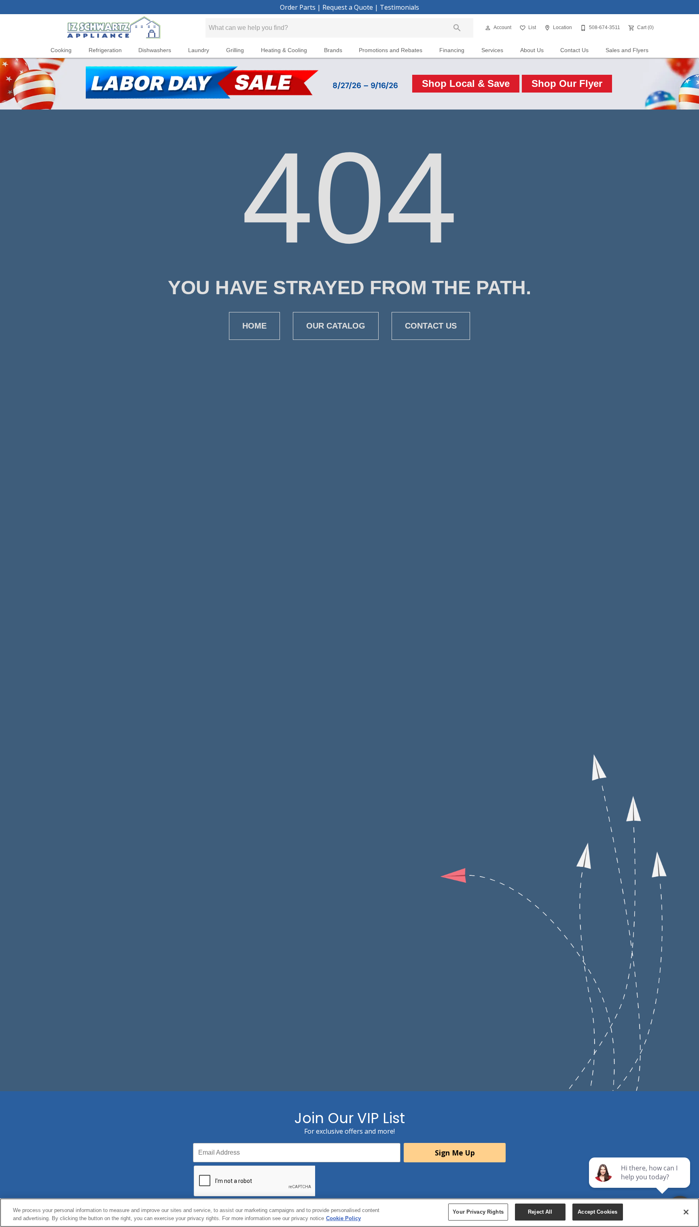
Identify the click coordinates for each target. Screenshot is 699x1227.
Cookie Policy (343, 1218)
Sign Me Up (455, 1152)
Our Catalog (335, 325)
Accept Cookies (597, 1212)
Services (492, 50)
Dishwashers (154, 50)
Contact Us (574, 50)
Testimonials (399, 7)
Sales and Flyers (627, 50)
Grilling (235, 50)
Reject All (540, 1212)
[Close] (686, 1212)
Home (254, 325)
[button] (488, 28)
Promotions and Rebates (390, 50)
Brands (333, 50)
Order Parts (298, 7)
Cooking (61, 50)
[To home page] (113, 28)
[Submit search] (457, 28)
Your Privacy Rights (478, 1212)
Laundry (198, 50)
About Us (532, 50)
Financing (451, 50)
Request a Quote (347, 7)
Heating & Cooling (284, 50)
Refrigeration (105, 50)
